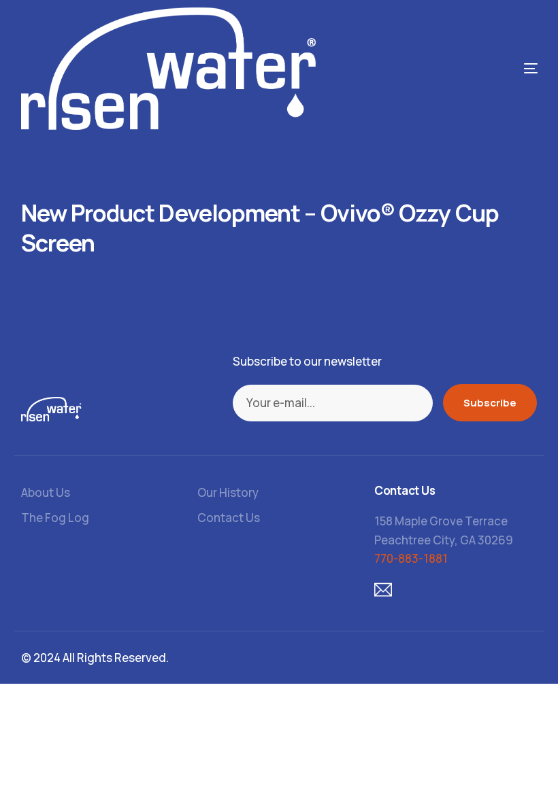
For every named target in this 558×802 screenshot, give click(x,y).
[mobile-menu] (476, 68)
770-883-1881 (411, 558)
